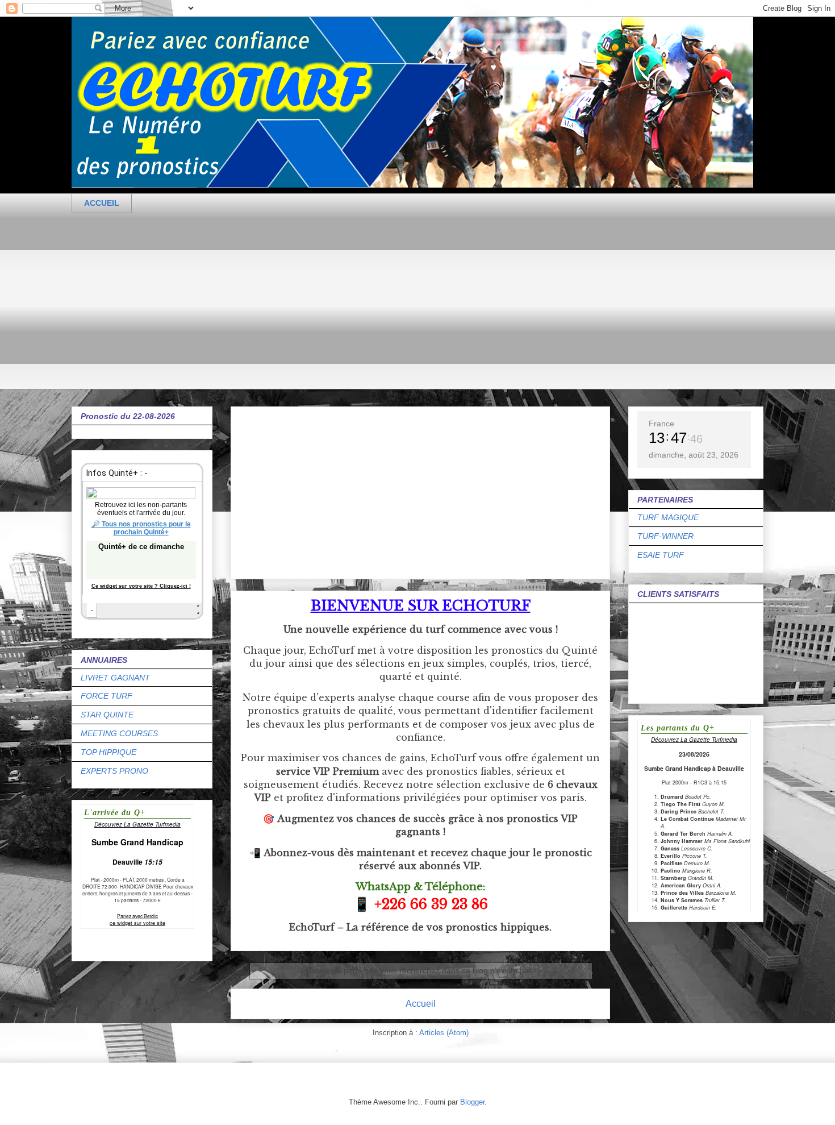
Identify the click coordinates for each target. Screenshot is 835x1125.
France (661, 423)
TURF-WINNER (665, 536)
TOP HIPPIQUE (108, 752)
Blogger (472, 1102)
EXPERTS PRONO (114, 770)
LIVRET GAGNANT (115, 677)
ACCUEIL (101, 202)
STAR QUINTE (107, 714)
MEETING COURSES (119, 733)
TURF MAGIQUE (668, 517)
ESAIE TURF (660, 554)
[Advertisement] (412, 309)
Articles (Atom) (444, 1032)
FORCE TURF (106, 695)
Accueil (421, 1003)
